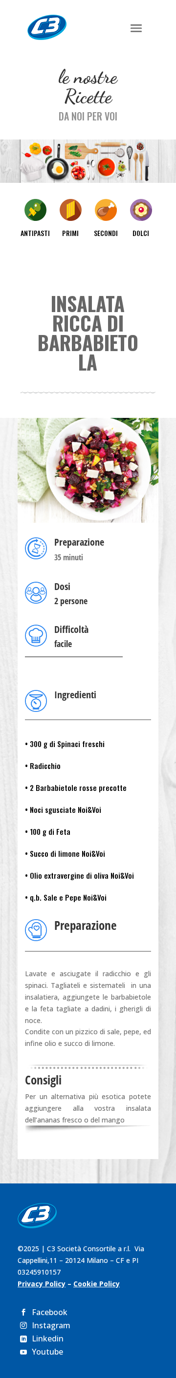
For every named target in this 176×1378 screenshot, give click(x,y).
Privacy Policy (42, 1283)
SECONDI (106, 233)
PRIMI (70, 233)
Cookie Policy (96, 1283)
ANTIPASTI (35, 233)
